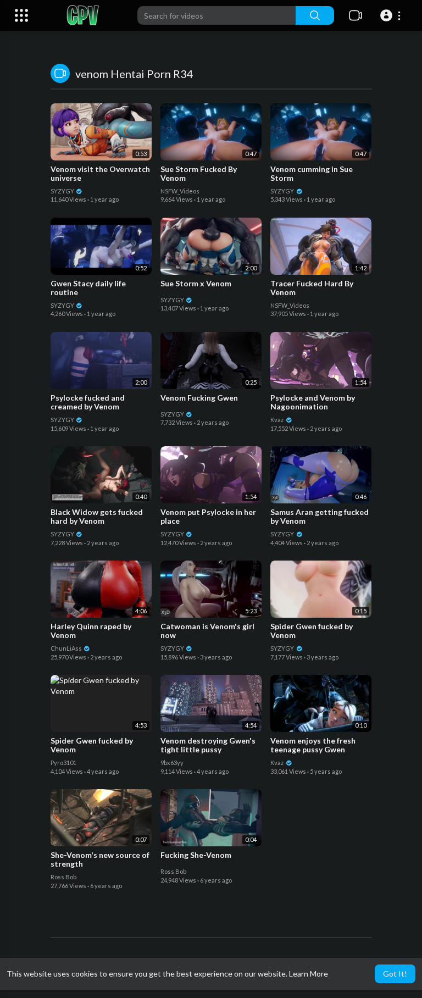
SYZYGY (63, 191)
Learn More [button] (308, 973)
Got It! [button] (395, 973)
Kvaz (277, 419)
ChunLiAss (67, 648)
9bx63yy (172, 762)
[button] (392, 15)
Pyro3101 (63, 762)
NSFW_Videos (179, 191)
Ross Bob (63, 876)
